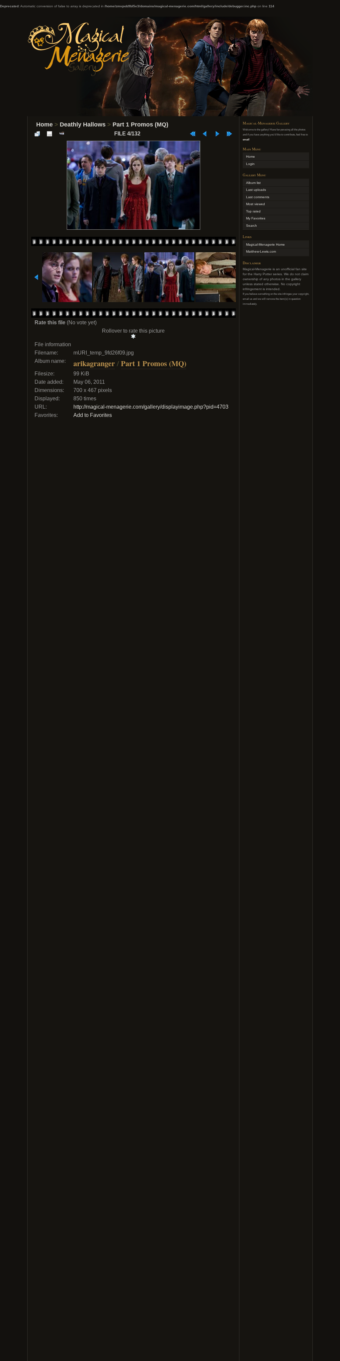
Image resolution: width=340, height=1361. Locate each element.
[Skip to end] (229, 133)
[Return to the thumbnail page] (37, 133)
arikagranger (94, 363)
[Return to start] (193, 133)
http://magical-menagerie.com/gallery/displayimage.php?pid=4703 (150, 407)
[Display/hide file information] (49, 133)
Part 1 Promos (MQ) (140, 124)
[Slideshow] (62, 133)
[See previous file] (205, 133)
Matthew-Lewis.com (261, 251)
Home (44, 124)
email (246, 139)
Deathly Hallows (83, 124)
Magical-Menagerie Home (265, 244)
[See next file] (217, 133)
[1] (133, 336)
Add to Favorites (92, 415)
